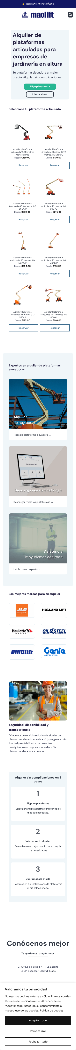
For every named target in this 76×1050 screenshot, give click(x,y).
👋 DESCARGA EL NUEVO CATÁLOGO (38, 4)
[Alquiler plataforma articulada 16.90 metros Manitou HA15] (22, 132)
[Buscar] (70, 14)
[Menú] (5, 15)
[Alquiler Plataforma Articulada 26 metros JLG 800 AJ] (53, 186)
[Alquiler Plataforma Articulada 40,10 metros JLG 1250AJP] (22, 186)
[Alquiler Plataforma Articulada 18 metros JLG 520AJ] (22, 295)
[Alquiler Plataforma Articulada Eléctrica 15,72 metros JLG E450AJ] (53, 132)
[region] (38, 1016)
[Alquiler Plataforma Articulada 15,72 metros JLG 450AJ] (53, 295)
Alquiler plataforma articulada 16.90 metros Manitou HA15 (22, 152)
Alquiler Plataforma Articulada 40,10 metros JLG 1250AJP (22, 206)
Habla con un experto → (27, 569)
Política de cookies (51, 1010)
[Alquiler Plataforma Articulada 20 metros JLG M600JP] (22, 240)
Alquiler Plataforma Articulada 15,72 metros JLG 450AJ (53, 315)
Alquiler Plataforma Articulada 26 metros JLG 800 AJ (53, 206)
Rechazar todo (38, 1041)
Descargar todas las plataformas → (33, 502)
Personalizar (38, 1031)
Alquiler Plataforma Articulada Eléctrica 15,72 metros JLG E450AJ (54, 152)
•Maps (52, 971)
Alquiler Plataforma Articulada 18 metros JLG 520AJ (22, 315)
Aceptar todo (38, 1020)
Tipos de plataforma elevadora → (32, 434)
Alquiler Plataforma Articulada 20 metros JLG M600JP (22, 260)
